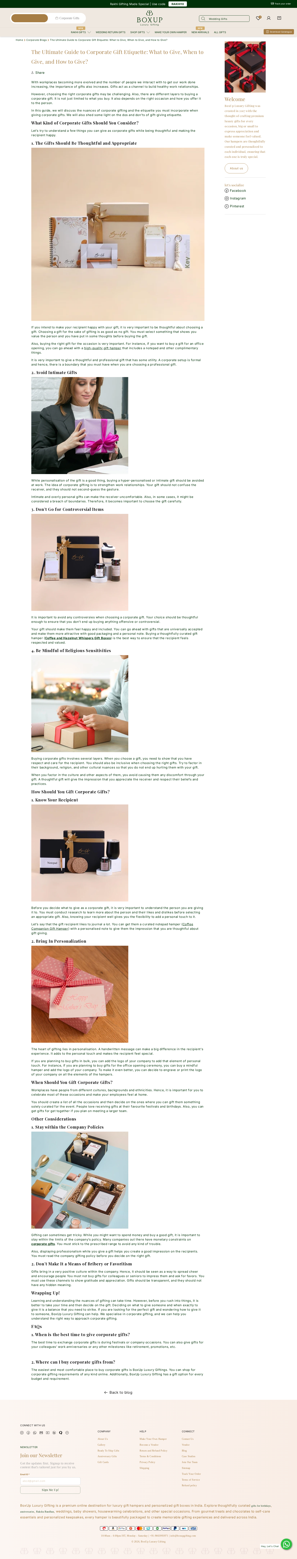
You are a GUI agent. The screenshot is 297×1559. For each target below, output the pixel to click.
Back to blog (121, 1392)
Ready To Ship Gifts (108, 1450)
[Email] (41, 1433)
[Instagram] (21, 1433)
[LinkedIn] (54, 1433)
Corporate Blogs (36, 40)
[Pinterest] (67, 1433)
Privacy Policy (147, 1462)
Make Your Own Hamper (153, 1439)
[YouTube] (47, 1433)
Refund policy (189, 1485)
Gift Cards (103, 1462)
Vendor (186, 1444)
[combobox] (224, 18)
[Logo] (149, 18)
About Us (103, 1439)
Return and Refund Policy (153, 1450)
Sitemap (186, 1468)
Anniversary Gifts (107, 1456)
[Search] (203, 18)
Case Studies (189, 1456)
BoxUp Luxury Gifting (153, 1541)
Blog (184, 1450)
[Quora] (60, 1433)
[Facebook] (28, 1433)
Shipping (144, 1468)
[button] (279, 18)
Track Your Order (191, 1474)
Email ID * (25, 1474)
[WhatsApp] (286, 1544)
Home (19, 40)
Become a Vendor (149, 1444)
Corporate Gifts (69, 18)
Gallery (101, 1444)
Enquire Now (174, 3)
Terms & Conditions (150, 1456)
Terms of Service (191, 1479)
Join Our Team (190, 1462)
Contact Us (188, 1439)
